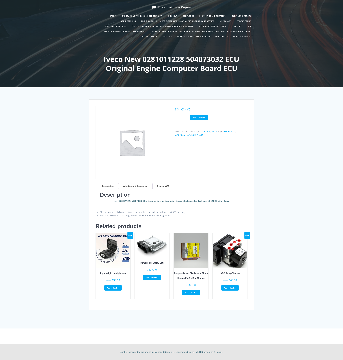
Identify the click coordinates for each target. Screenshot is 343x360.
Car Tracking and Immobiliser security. (142, 16)
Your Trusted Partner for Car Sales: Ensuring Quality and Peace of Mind (214, 36)
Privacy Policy (244, 21)
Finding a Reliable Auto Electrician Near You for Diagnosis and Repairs (177, 21)
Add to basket (199, 117)
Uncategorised (210, 131)
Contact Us (188, 16)
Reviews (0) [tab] (163, 186)
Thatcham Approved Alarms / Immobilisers (123, 31)
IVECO (200, 134)
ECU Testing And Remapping (213, 16)
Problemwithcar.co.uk (115, 26)
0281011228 (229, 131)
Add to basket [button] (113, 288)
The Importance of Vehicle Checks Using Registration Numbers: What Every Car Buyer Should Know (201, 31)
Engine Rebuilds (128, 21)
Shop (249, 26)
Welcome (167, 36)
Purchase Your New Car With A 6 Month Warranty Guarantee (162, 26)
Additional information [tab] (135, 186)
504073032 (180, 134)
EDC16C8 (191, 134)
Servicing (236, 26)
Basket (113, 16)
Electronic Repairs (241, 16)
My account (226, 21)
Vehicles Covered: (148, 36)
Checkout (172, 16)
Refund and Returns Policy (212, 26)
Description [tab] (108, 186)
